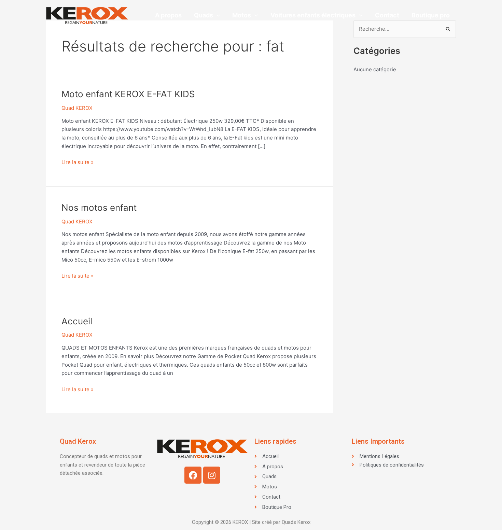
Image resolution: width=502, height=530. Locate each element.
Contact (387, 15)
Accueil (76, 321)
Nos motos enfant (99, 207)
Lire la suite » (77, 161)
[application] (216, 15)
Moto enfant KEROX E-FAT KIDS (128, 94)
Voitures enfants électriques (312, 15)
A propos (168, 15)
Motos (241, 15)
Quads (203, 15)
